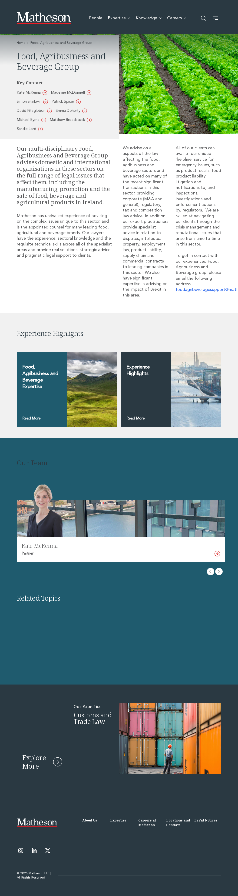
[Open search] (203, 18)
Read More (31, 418)
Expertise (118, 820)
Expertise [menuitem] (117, 18)
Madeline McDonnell (68, 93)
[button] (215, 18)
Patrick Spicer (63, 102)
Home (21, 42)
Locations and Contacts (178, 822)
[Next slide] (219, 571)
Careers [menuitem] (174, 18)
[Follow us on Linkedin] (34, 851)
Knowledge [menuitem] (146, 18)
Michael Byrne (28, 120)
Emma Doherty (68, 111)
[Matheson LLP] (44, 18)
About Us (89, 820)
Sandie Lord (26, 129)
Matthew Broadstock (67, 120)
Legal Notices (206, 820)
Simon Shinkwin (29, 102)
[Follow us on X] (48, 851)
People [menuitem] (95, 18)
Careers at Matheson (147, 822)
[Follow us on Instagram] (21, 851)
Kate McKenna (29, 93)
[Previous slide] (210, 571)
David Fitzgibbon (31, 111)
